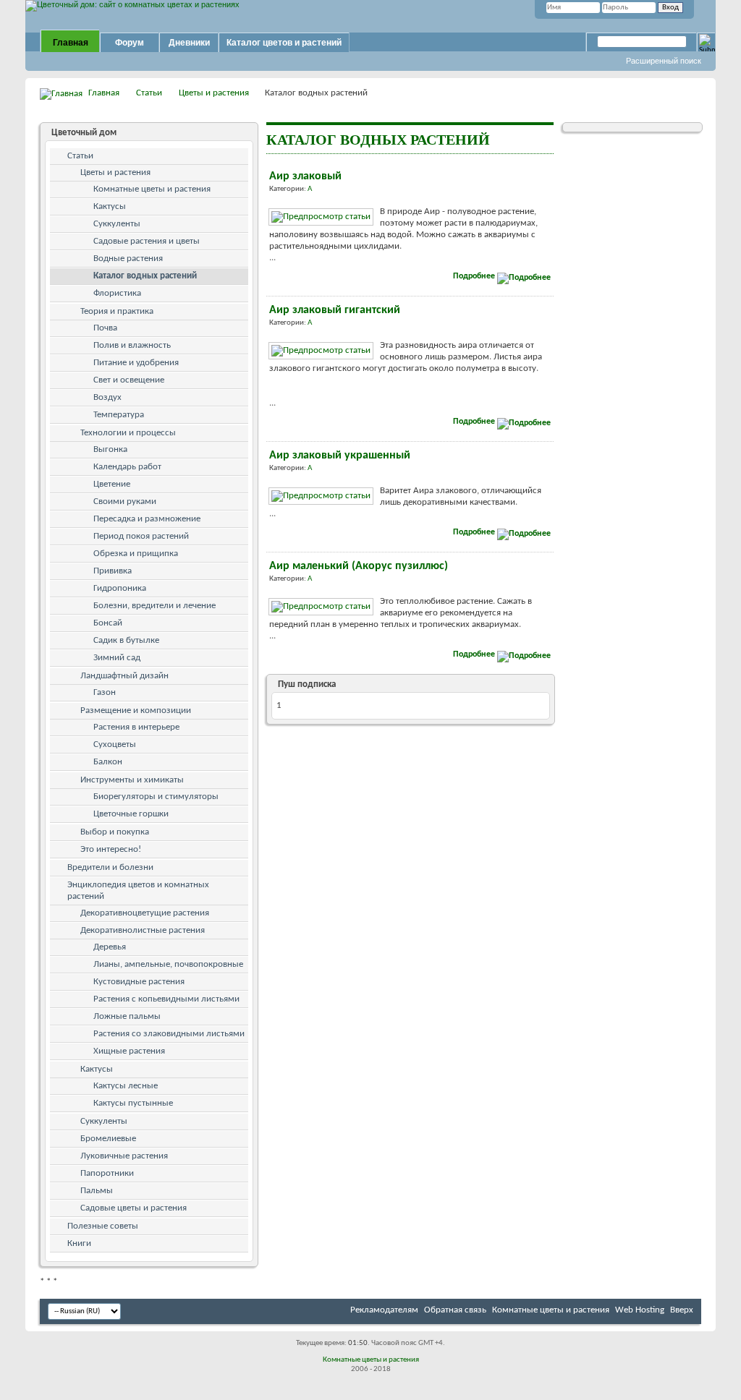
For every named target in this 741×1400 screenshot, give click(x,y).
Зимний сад (116, 657)
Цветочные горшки (131, 814)
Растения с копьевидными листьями (166, 999)
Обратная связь (455, 1310)
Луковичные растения (124, 1156)
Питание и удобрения (136, 362)
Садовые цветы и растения (133, 1208)
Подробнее (475, 276)
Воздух (107, 397)
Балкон (107, 762)
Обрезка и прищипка (135, 553)
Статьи (149, 93)
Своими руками (124, 501)
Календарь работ (127, 466)
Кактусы (109, 206)
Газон (104, 692)
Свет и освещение (128, 380)
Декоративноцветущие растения (144, 913)
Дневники (189, 43)
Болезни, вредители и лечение (154, 605)
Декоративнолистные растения (142, 930)
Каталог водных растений (145, 276)
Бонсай (107, 623)
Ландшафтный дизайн (124, 675)
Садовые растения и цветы (146, 241)
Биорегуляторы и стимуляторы (156, 796)
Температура (118, 414)
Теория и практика (116, 311)
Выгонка (110, 449)
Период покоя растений (141, 536)
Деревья (109, 947)
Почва (105, 328)
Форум (129, 43)
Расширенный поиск (663, 60)
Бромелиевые (108, 1138)
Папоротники (107, 1173)
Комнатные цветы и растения (152, 189)
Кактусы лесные (125, 1085)
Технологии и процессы (128, 433)
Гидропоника (119, 588)
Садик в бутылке (126, 640)
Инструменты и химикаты (132, 780)
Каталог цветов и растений (284, 43)
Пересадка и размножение (146, 519)
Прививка (112, 571)
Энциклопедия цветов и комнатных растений (138, 890)
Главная (70, 43)
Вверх (681, 1310)
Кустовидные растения (139, 981)
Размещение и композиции (135, 710)
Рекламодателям (384, 1310)
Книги (79, 1243)
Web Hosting (639, 1310)
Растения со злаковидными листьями (169, 1033)
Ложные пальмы (127, 1016)
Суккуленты (116, 224)
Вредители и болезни (110, 867)
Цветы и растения (214, 93)
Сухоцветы (114, 744)
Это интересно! (110, 849)
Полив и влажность (132, 345)
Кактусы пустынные (133, 1103)
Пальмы (96, 1190)
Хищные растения (129, 1051)
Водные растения (128, 258)
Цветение (111, 484)
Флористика (117, 293)
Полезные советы (102, 1226)
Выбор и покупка (114, 832)
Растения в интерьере (136, 727)
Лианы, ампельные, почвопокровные (168, 964)
